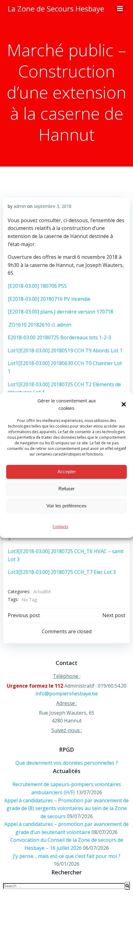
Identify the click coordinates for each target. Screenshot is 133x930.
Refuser (66, 488)
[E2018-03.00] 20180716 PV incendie (49, 298)
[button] (124, 404)
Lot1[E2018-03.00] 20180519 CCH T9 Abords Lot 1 (65, 350)
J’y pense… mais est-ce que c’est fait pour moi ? (66, 856)
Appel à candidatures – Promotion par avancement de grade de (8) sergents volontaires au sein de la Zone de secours (66, 808)
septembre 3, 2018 (52, 206)
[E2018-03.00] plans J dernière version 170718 (60, 311)
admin (20, 206)
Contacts (60, 526)
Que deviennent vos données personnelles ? (66, 762)
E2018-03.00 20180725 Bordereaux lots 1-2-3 (59, 337)
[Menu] (120, 8)
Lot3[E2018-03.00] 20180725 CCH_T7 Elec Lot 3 (62, 572)
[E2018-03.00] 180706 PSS (37, 285)
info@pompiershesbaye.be (67, 693)
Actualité (42, 591)
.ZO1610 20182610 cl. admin (39, 324)
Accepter (67, 471)
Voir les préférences (66, 505)
